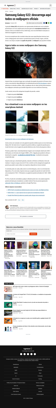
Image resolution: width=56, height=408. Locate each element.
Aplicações (16, 367)
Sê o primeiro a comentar (26, 216)
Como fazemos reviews (16, 394)
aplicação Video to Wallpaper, (13, 183)
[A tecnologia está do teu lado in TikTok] (31, 354)
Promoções (40, 376)
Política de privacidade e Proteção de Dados (16, 382)
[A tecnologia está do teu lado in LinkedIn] (35, 354)
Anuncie (40, 391)
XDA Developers (42, 83)
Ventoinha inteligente (45, 8)
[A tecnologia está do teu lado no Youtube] (28, 354)
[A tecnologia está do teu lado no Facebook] (21, 354)
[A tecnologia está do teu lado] (11, 5)
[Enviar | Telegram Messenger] (51, 23)
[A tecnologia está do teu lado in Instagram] (25, 354)
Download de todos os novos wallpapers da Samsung (19, 139)
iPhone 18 (36, 8)
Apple (16, 370)
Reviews (40, 370)
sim (19, 200)
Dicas (40, 373)
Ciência (40, 364)
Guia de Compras (16, 378)
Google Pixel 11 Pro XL (15, 8)
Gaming (40, 378)
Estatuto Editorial (16, 388)
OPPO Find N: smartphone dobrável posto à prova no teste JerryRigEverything (28, 190)
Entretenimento (40, 367)
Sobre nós (16, 385)
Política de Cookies (40, 385)
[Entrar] (50, 5)
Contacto (40, 388)
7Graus (31, 398)
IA (15, 376)
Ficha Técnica (16, 391)
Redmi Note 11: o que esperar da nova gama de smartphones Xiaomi (26, 192)
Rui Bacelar (7, 23)
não (23, 200)
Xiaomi (15, 373)
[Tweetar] (46, 23)
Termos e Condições (40, 382)
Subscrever (33, 233)
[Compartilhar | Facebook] (44, 23)
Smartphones (16, 364)
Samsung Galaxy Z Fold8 (27, 8)
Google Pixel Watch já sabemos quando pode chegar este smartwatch (26, 195)
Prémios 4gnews (40, 394)
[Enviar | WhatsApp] (48, 23)
